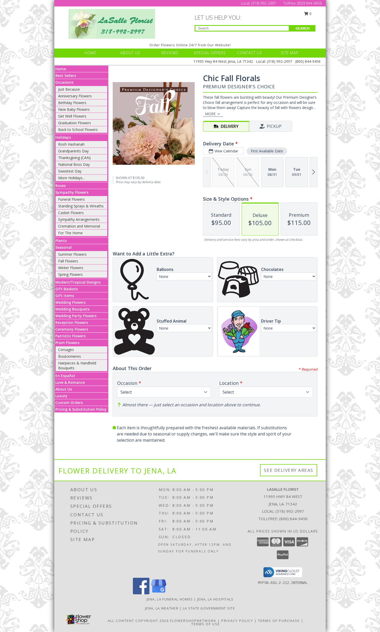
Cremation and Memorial (79, 226)
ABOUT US (130, 52)
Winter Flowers (70, 267)
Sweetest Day (69, 171)
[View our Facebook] (141, 592)
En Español (65, 375)
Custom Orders (69, 402)
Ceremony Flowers (71, 329)
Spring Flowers (70, 274)
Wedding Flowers (70, 302)
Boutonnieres (69, 356)
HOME (90, 52)
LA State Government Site (209, 608)
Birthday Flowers (72, 102)
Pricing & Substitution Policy (81, 409)
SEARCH (302, 28)
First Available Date (267, 151)
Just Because (69, 89)
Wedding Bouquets (72, 309)
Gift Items (64, 295)
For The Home (70, 232)
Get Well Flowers (72, 116)
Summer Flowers (72, 254)
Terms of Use (205, 624)
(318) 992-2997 (264, 3)
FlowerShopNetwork (193, 620)
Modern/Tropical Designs (78, 282)
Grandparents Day (73, 151)
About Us (63, 389)
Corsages (66, 349)
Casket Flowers (71, 212)
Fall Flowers (68, 261)
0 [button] (309, 13)
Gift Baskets (66, 288)
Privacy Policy (237, 620)
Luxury (61, 395)
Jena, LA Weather (161, 608)
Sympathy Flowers (71, 192)
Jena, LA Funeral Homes (170, 599)
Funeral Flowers (71, 199)
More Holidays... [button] (71, 177)
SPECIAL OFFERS (210, 52)
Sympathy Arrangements (79, 219)
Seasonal (63, 247)
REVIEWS (170, 52)
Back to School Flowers (78, 129)
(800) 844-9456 (309, 3)
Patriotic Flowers (70, 335)
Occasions (64, 82)
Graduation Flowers (74, 122)
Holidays (63, 137)
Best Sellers (65, 75)
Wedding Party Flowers (75, 315)
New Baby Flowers (74, 109)
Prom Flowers (67, 342)
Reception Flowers (71, 322)
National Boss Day (74, 164)
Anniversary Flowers (75, 95)
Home (60, 68)
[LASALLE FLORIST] (112, 23)
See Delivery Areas (288, 470)
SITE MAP (290, 52)
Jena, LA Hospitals (215, 599)
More (210, 113)
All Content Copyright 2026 (138, 620)
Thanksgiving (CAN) (74, 157)
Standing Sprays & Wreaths (81, 206)
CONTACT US (249, 52)
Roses (60, 185)
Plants (61, 240)
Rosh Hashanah (71, 144)
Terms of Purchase (279, 620)
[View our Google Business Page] (158, 592)
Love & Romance (70, 382)
